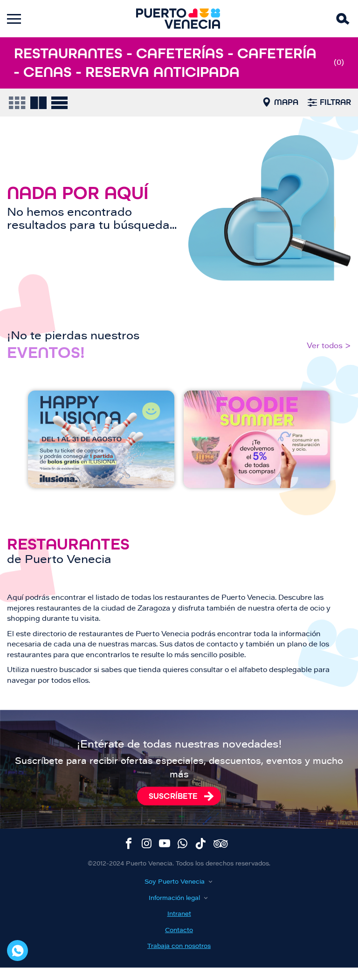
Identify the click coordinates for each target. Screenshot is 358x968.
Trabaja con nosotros (179, 946)
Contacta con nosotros (17, 950)
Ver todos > (329, 346)
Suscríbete (173, 796)
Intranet (179, 914)
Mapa (286, 102)
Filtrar (335, 102)
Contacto (179, 930)
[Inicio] (178, 18)
